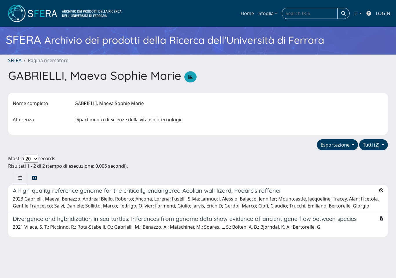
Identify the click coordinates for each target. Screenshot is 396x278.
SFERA (14, 60)
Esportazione (336, 145)
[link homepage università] (64, 13)
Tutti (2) (372, 145)
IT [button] (356, 13)
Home (247, 13)
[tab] (20, 178)
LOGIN (383, 13)
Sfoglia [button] (266, 13)
